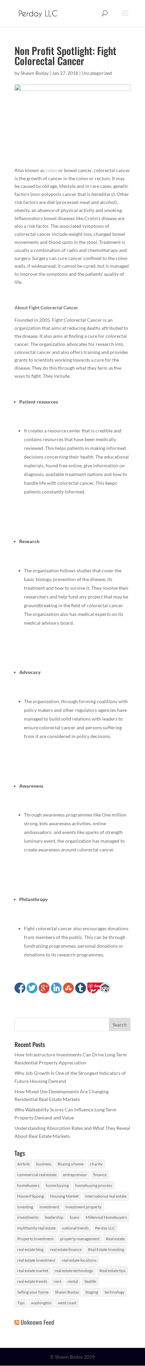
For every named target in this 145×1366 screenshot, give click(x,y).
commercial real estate (37, 1174)
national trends (75, 1227)
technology (114, 1292)
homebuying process (93, 1185)
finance (100, 1174)
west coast (67, 1302)
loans (74, 1217)
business (43, 1163)
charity (96, 1163)
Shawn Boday (35, 73)
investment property (83, 1206)
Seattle (90, 1281)
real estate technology (74, 1270)
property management (79, 1238)
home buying (57, 1185)
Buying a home (71, 1163)
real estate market (32, 1270)
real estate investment (36, 1260)
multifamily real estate (36, 1227)
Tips (21, 1302)
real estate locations (79, 1260)
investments (27, 1217)
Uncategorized (97, 73)
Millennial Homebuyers (106, 1217)
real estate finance (66, 1249)
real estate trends (32, 1281)
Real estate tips (112, 1270)
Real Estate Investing (106, 1249)
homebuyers (28, 1185)
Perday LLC (105, 1227)
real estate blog (30, 1249)
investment (49, 1206)
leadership (54, 1217)
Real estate (115, 1238)
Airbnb (23, 1163)
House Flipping (30, 1196)
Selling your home (33, 1292)
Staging (91, 1292)
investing (25, 1206)
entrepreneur (75, 1174)
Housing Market (64, 1196)
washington (41, 1302)
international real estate (105, 1196)
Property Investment (35, 1238)
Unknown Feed (37, 1322)
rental (72, 1281)
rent (57, 1281)
